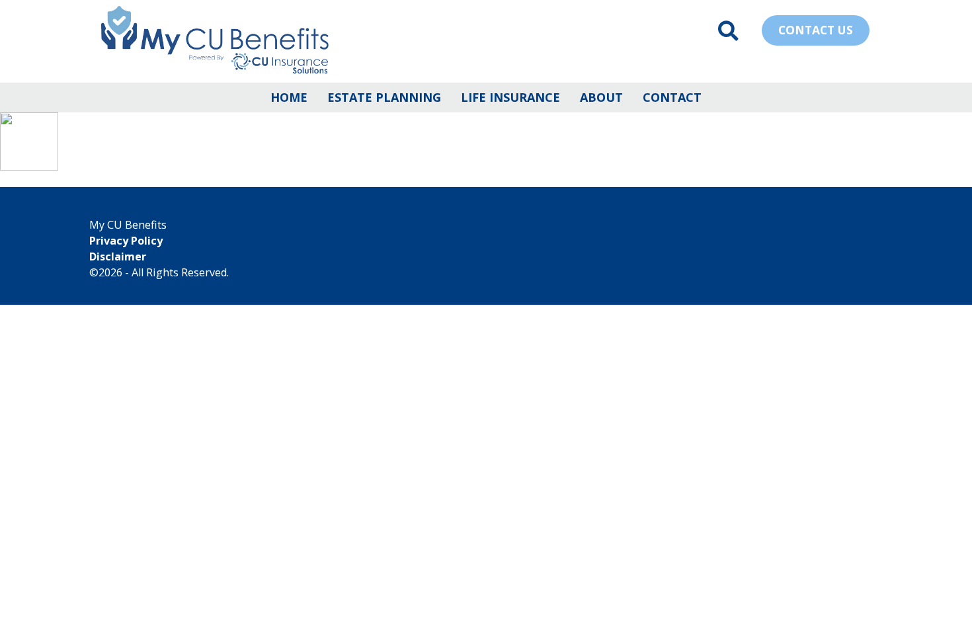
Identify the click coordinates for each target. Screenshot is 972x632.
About (601, 97)
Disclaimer (117, 256)
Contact (672, 97)
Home (288, 97)
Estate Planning (384, 97)
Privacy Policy (126, 240)
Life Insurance (510, 97)
